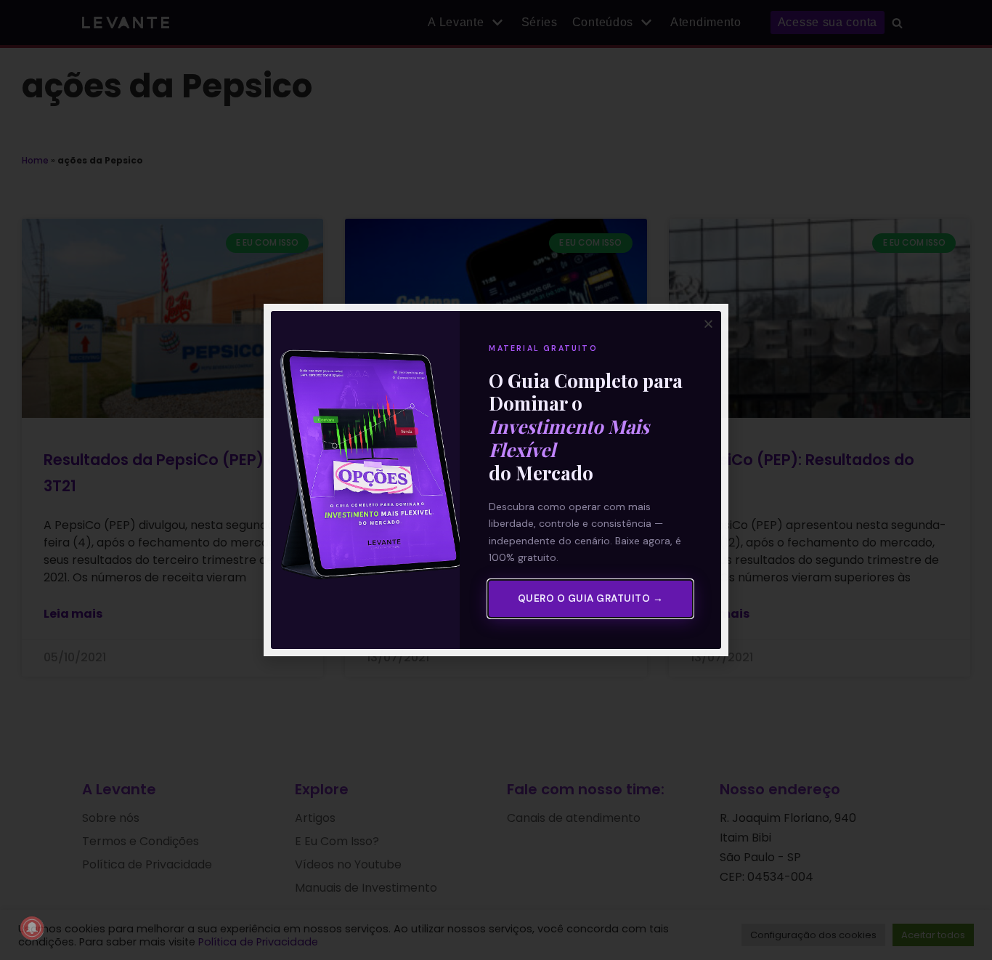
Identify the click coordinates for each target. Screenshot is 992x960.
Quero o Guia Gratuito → (591, 598)
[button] (708, 323)
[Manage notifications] (32, 928)
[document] (496, 480)
